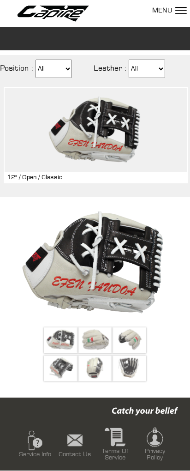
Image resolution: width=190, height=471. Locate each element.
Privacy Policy (155, 454)
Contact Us (75, 454)
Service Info (35, 454)
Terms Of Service (115, 454)
